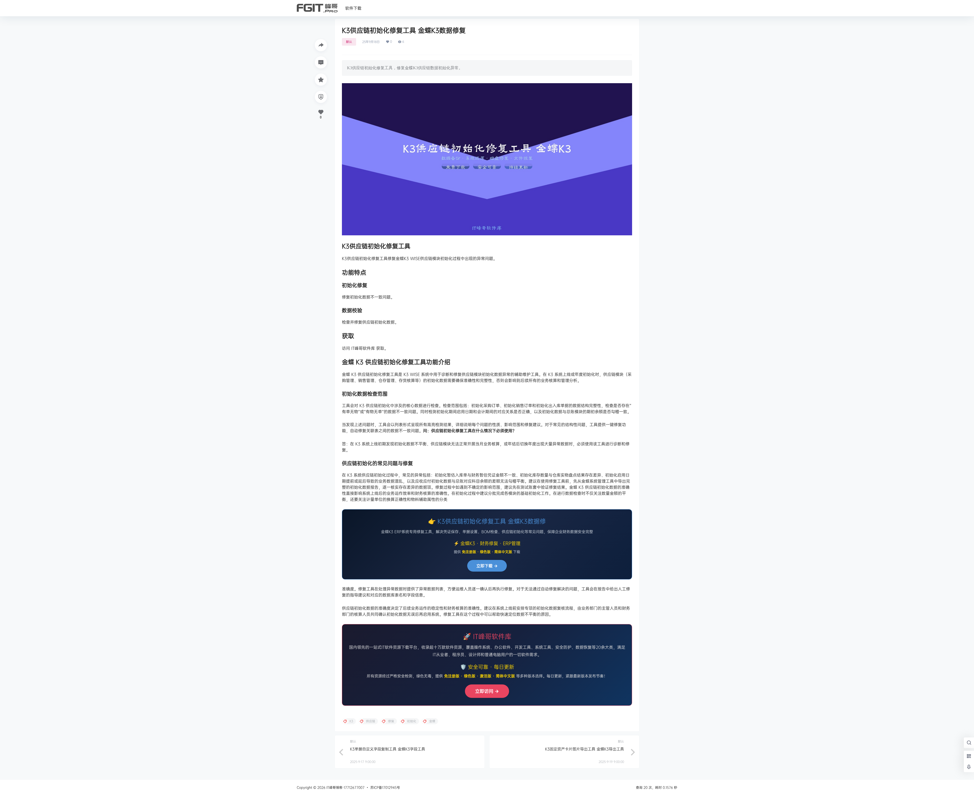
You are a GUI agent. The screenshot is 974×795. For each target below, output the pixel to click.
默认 (349, 42)
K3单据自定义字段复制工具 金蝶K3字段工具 (387, 749)
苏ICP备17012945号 (385, 787)
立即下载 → (487, 566)
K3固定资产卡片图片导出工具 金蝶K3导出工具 (584, 749)
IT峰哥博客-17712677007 (344, 787)
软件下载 (353, 8)
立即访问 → (487, 691)
